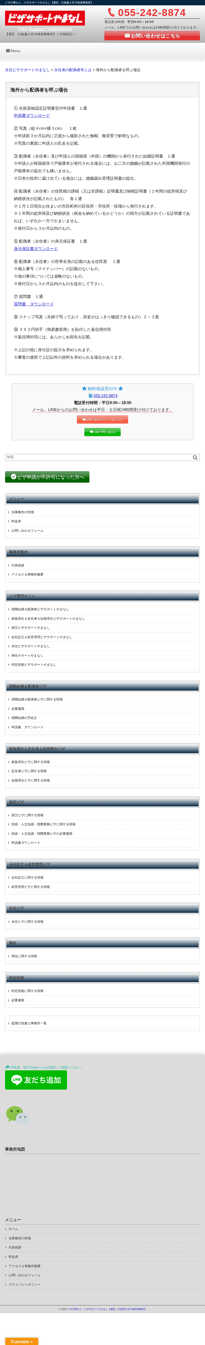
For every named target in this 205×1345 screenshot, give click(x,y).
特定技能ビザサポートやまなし (33, 664)
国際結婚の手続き (24, 718)
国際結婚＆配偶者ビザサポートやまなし (40, 609)
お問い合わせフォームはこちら (104, 419)
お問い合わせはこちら (155, 36)
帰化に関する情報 (24, 956)
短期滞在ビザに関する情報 (30, 780)
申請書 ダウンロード (27, 727)
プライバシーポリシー (25, 1284)
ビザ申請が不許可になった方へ (50, 477)
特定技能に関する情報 (27, 991)
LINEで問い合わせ (104, 432)
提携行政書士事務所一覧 (29, 1023)
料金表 (16, 521)
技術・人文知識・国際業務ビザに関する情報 (43, 824)
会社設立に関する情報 (27, 877)
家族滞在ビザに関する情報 (30, 762)
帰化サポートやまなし (27, 655)
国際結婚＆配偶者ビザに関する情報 (37, 699)
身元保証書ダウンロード (36, 249)
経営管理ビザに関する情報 (30, 887)
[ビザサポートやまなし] (45, 21)
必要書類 (17, 709)
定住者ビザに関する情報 (29, 771)
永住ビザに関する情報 (27, 922)
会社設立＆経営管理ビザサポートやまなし (41, 637)
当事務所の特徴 (22, 512)
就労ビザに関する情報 (27, 815)
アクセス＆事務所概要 (27, 574)
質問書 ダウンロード (34, 304)
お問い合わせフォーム (27, 530)
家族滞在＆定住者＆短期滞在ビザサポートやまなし (48, 618)
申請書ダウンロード (32, 115)
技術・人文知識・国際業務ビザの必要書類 (41, 834)
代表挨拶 (17, 565)
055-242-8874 (105, 395)
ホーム (13, 1229)
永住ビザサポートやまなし (30, 646)
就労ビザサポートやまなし (30, 628)
